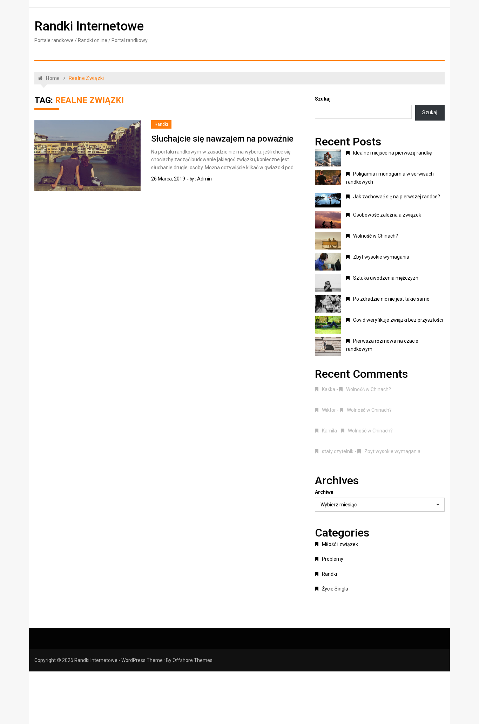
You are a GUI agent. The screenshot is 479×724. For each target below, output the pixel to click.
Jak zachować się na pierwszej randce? (396, 196)
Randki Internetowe (89, 26)
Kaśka (328, 389)
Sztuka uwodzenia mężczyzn (385, 278)
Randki (161, 124)
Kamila (329, 430)
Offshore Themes (192, 660)
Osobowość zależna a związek (387, 215)
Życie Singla (335, 589)
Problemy (332, 559)
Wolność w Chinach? (375, 236)
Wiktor (329, 410)
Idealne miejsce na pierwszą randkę (392, 153)
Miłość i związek (340, 544)
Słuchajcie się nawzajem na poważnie (222, 139)
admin (204, 179)
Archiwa (324, 492)
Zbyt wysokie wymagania (381, 257)
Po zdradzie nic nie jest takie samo (391, 299)
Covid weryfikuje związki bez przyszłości (398, 320)
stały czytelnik (337, 451)
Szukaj (323, 99)
